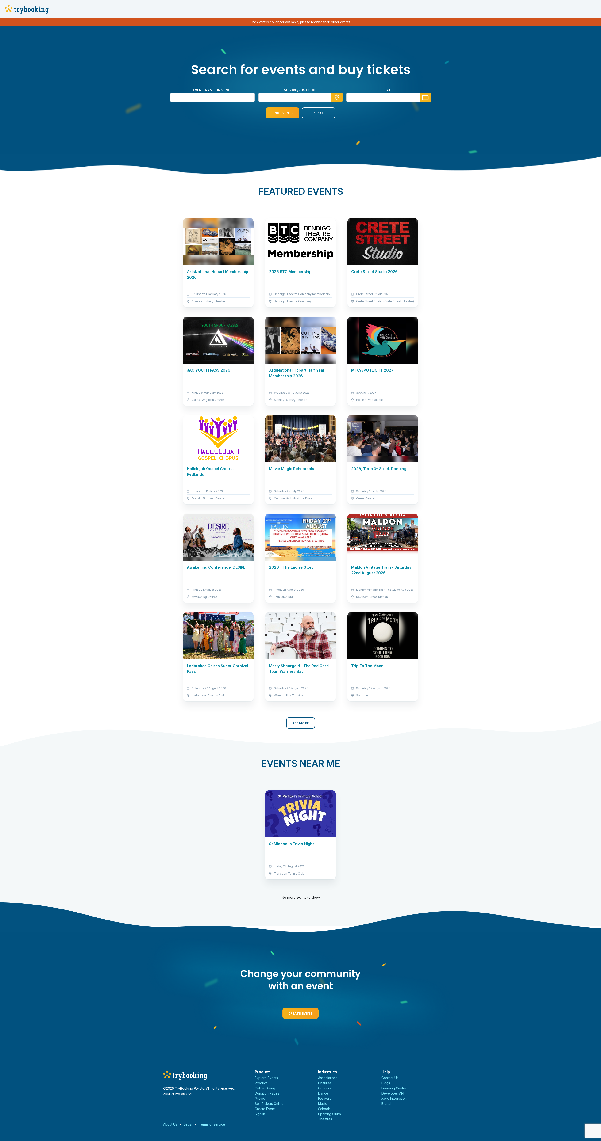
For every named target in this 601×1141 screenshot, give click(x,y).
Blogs (385, 1083)
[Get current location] (337, 97)
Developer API (392, 1093)
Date (388, 90)
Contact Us (389, 1078)
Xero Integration (394, 1098)
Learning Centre (393, 1088)
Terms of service (212, 1124)
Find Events (282, 113)
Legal (188, 1124)
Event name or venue (212, 90)
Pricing (260, 1098)
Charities (324, 1083)
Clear (318, 113)
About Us (170, 1124)
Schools (324, 1109)
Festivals (324, 1098)
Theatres (325, 1119)
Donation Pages (267, 1093)
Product (261, 1083)
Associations (327, 1078)
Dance (323, 1093)
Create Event (300, 1013)
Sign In (260, 1114)
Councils (324, 1088)
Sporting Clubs (329, 1114)
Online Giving (265, 1088)
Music (322, 1104)
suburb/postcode (300, 90)
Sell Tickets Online (269, 1104)
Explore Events (266, 1078)
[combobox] (300, 97)
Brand (386, 1104)
